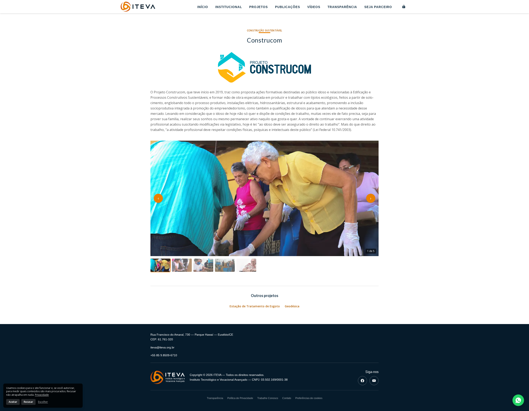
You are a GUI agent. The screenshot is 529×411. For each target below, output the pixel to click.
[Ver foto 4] (225, 265)
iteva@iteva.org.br (162, 347)
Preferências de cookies (308, 398)
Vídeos (313, 7)
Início (202, 7)
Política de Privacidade (240, 398)
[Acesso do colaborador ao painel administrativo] (403, 6)
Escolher (43, 402)
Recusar (28, 402)
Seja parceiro (378, 7)
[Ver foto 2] (182, 265)
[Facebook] (362, 380)
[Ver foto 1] (160, 265)
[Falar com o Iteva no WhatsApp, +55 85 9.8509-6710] (518, 400)
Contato (286, 398)
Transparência (342, 7)
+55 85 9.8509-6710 (163, 355)
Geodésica (292, 306)
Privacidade (42, 395)
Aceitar (13, 402)
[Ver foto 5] (246, 265)
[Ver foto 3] (203, 265)
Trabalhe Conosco (267, 398)
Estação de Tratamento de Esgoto (255, 306)
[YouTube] (374, 380)
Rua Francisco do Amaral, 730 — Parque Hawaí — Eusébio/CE (191, 334)
